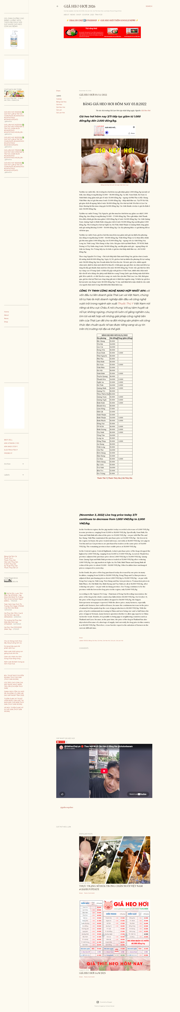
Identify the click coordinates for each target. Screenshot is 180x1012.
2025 (92, 15)
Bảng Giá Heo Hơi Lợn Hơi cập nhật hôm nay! (115, 185)
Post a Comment (89, 893)
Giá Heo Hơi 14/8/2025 (92, 973)
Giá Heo (59, 104)
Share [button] (58, 91)
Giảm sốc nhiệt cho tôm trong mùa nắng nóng (13, 657)
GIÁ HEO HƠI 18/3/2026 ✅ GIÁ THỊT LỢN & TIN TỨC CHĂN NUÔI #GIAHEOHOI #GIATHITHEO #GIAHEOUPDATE (14, 141)
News (72, 15)
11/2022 (59, 99)
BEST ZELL (8, 440)
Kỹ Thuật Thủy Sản (11, 566)
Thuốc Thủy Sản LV (11, 568)
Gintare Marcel (109, 1006)
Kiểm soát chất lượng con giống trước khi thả (13, 652)
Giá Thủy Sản (127, 478)
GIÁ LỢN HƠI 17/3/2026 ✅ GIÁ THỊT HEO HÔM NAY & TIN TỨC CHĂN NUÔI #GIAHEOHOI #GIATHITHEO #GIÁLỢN (14, 154)
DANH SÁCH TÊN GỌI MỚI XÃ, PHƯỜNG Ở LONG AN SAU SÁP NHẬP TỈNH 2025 (14, 693)
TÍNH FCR (98, 15)
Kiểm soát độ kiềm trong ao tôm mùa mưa (14, 663)
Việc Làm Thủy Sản (11, 562)
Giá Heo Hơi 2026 (79, 6)
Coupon (85, 15)
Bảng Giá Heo (61, 102)
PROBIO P (8, 453)
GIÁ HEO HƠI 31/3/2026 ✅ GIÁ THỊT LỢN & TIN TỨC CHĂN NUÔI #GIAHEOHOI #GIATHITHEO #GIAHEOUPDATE (14, 115)
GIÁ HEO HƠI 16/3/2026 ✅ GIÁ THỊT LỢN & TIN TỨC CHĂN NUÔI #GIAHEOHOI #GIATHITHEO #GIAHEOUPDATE (14, 166)
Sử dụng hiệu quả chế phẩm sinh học (12, 647)
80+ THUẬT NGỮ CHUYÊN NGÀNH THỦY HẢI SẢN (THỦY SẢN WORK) (14, 677)
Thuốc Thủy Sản (10, 560)
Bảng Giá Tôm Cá (10, 556)
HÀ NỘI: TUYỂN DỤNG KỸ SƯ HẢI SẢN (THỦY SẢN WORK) (13, 709)
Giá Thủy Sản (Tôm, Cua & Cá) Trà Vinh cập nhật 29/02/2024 (13, 615)
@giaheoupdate (66, 807)
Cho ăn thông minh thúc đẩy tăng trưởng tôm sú (13, 642)
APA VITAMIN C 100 (11, 443)
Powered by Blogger (106, 1002)
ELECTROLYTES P (11, 450)
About (66, 15)
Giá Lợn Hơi (60, 113)
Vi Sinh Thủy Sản (10, 564)
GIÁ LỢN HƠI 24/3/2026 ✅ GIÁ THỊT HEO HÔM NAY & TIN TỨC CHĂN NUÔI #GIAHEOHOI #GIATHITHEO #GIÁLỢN (14, 128)
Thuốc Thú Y (125, 303)
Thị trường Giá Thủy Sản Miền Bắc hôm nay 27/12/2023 (13, 622)
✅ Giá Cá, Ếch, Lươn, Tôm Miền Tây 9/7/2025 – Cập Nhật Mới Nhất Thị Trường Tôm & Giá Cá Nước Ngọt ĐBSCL (13, 597)
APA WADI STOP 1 (11, 446)
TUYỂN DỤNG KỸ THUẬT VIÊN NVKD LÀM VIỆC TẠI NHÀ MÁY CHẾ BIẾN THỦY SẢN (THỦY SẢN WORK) (14, 701)
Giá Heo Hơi (60, 107)
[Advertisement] (102, 55)
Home (6, 312)
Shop (78, 15)
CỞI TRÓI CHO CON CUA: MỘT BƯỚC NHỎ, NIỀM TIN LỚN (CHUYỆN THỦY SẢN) (13, 685)
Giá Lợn (59, 110)
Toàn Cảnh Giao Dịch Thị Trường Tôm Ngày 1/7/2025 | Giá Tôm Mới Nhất (14, 606)
